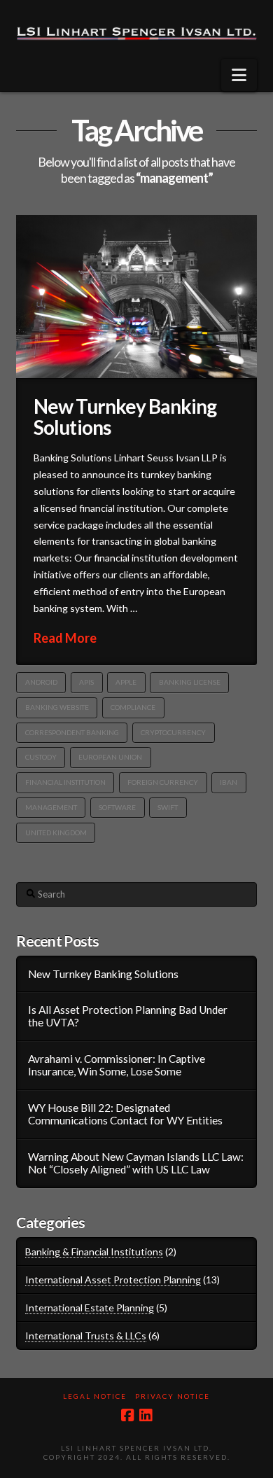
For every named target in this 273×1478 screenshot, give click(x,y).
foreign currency (162, 782)
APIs (86, 682)
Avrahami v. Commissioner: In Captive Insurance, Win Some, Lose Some (116, 1065)
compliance (133, 707)
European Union (110, 757)
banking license (189, 682)
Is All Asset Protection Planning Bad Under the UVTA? (127, 1016)
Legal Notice (95, 1396)
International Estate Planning (89, 1307)
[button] (239, 75)
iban (228, 782)
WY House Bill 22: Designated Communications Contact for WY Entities (125, 1114)
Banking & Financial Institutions (94, 1251)
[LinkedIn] (145, 1415)
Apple (125, 682)
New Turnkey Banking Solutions (125, 416)
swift (168, 807)
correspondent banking (72, 732)
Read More (65, 638)
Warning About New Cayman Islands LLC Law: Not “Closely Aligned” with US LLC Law (136, 1163)
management (51, 807)
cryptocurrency (173, 732)
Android (41, 682)
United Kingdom (56, 832)
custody (41, 757)
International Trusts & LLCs (85, 1335)
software (117, 807)
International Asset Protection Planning (113, 1279)
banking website (57, 707)
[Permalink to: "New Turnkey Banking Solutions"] (136, 296)
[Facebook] (127, 1415)
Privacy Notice (172, 1396)
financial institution (65, 782)
